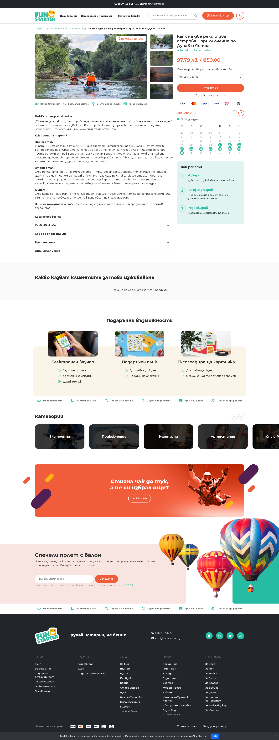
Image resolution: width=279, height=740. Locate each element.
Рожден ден (171, 663)
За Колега (211, 682)
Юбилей (168, 692)
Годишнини (170, 678)
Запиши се (106, 578)
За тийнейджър (216, 705)
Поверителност (46, 686)
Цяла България (130, 701)
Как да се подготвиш (50, 233)
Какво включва (45, 225)
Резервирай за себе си (210, 95)
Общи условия (44, 681)
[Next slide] (161, 97)
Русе (123, 692)
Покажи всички (130, 711)
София (124, 663)
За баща (210, 678)
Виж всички (139, 498)
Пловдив (126, 678)
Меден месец (172, 687)
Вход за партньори (215, 726)
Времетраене (45, 242)
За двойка (211, 687)
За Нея (209, 668)
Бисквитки (42, 691)
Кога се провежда (48, 216)
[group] (59, 436)
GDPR (129, 585)
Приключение (53, 28)
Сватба (168, 682)
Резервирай (85, 663)
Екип (38, 663)
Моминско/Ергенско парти (176, 699)
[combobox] (210, 77)
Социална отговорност (44, 675)
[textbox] (208, 77)
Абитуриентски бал (177, 705)
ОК (215, 736)
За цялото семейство (213, 699)
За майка (211, 673)
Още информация (47, 251)
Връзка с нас (43, 668)
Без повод (169, 710)
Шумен (125, 668)
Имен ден (169, 668)
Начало (38, 28)
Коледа (167, 673)
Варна (124, 682)
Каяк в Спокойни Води (75, 28)
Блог (81, 668)
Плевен (125, 706)
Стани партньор (188, 726)
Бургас (124, 673)
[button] (97, 16)
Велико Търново (131, 697)
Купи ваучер (210, 87)
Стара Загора (129, 687)
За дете (211, 692)
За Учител (212, 710)
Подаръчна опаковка (91, 673)
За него (210, 663)
